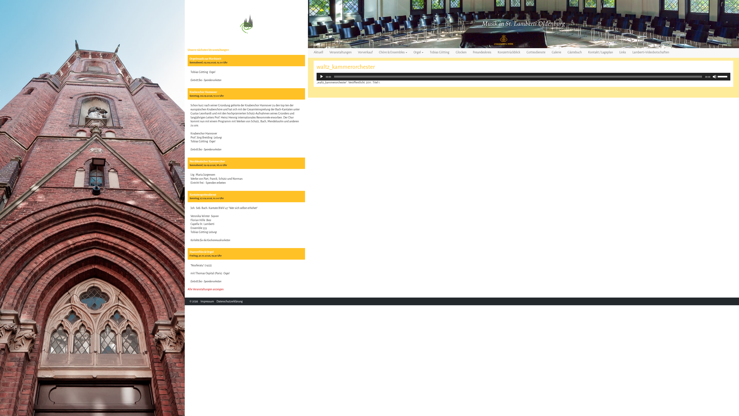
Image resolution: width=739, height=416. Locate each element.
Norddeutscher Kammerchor (207, 161)
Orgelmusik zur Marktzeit (205, 58)
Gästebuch (575, 52)
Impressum (207, 301)
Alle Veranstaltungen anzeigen (206, 289)
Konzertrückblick (509, 52)
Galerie (556, 52)
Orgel (417, 52)
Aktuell (318, 52)
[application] (523, 77)
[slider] (723, 76)
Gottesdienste (536, 52)
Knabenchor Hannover (203, 92)
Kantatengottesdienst (203, 194)
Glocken (461, 52)
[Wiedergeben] (322, 77)
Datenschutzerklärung (230, 301)
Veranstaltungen (340, 52)
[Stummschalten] (714, 77)
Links (622, 52)
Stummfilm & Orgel (202, 251)
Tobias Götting (439, 52)
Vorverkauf (365, 52)
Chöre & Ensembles (392, 52)
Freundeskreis (482, 52)
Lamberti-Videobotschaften (650, 52)
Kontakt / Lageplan (600, 52)
